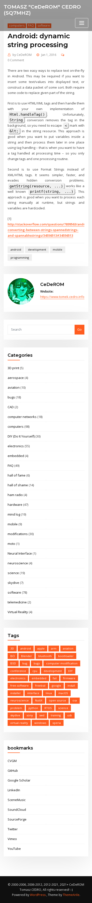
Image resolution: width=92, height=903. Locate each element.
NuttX (38, 700)
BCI (12, 656)
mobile (57, 249)
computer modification (62, 663)
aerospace (16, 377)
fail (55, 678)
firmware (69, 678)
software (14, 592)
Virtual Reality (18, 612)
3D (12, 648)
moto (11, 543)
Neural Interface (20, 553)
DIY (70, 671)
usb (69, 715)
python (33, 708)
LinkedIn (14, 790)
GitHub (13, 770)
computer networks (22, 417)
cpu (34, 671)
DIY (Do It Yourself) (21, 436)
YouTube (14, 848)
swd (41, 715)
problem (16, 708)
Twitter (13, 829)
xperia (57, 723)
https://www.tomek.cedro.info (62, 296)
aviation (14, 387)
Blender (26, 656)
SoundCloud (17, 809)
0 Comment (16, 60)
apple (41, 648)
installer (15, 693)
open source (57, 700)
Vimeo (12, 839)
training (56, 715)
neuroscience (18, 563)
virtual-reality (19, 723)
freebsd (40, 685)
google (56, 685)
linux (49, 693)
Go (79, 329)
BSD (13, 663)
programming (20, 257)
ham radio (15, 495)
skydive (13, 582)
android (16, 249)
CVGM (12, 761)
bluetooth (45, 656)
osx (74, 700)
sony (29, 715)
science (13, 573)
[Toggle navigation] (81, 23)
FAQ (10, 465)
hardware (15, 504)
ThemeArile (71, 895)
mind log (14, 514)
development (37, 249)
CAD (11, 407)
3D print (13, 368)
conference (18, 671)
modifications (18, 534)
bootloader (66, 656)
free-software (19, 685)
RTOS (48, 708)
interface (33, 693)
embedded (16, 456)
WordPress (38, 895)
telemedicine (17, 602)
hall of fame (17, 475)
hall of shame (18, 485)
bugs (11, 397)
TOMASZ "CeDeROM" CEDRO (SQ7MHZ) (42, 10)
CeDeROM (22, 55)
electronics (16, 446)
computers (16, 426)
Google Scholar (19, 780)
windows (40, 723)
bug (24, 663)
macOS (63, 693)
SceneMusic (17, 800)
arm (53, 648)
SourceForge (17, 819)
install (71, 685)
